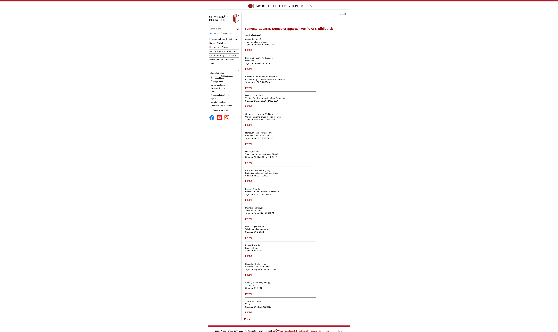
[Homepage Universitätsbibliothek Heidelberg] (224, 22)
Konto (213, 92)
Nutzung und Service (219, 47)
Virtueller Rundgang (219, 88)
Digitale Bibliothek (217, 43)
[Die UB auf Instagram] (227, 118)
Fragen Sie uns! (220, 110)
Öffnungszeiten (217, 81)
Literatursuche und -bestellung (223, 39)
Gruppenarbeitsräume (220, 95)
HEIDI (215, 34)
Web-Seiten (228, 34)
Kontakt (342, 14)
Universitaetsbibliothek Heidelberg (292, 331)
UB (213, 99)
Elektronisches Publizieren (222, 105)
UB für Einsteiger (218, 85)
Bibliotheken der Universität (222, 59)
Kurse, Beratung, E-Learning (222, 55)
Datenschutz (324, 331)
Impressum (312, 331)
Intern (340, 331)
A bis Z (212, 64)
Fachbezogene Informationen (223, 51)
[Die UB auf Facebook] (213, 118)
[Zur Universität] (280, 8)
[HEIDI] (248, 50)
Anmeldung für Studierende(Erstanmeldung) (222, 77)
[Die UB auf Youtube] (220, 118)
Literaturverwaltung (218, 102)
